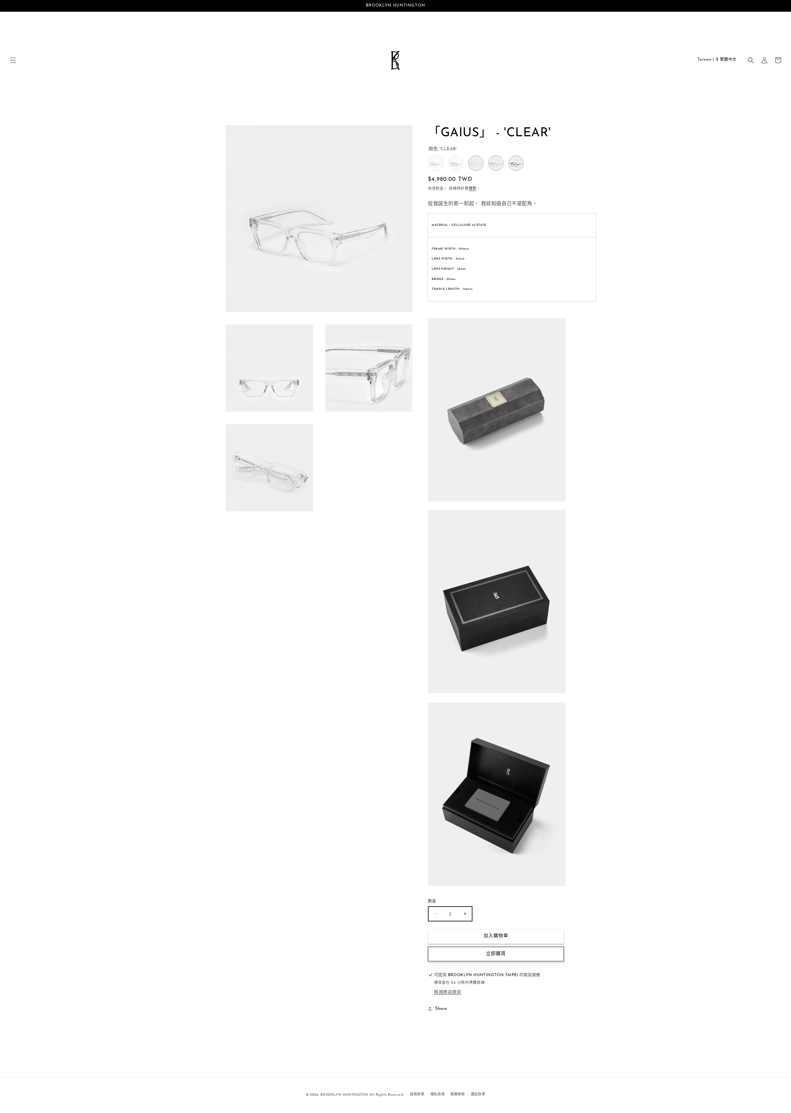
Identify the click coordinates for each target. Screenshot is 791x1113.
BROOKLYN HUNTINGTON (344, 1095)
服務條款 (457, 1094)
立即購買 (496, 954)
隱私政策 (437, 1094)
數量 (432, 901)
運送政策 (478, 1094)
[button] (13, 60)
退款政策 (417, 1094)
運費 (472, 189)
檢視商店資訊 (447, 992)
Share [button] (441, 1008)
